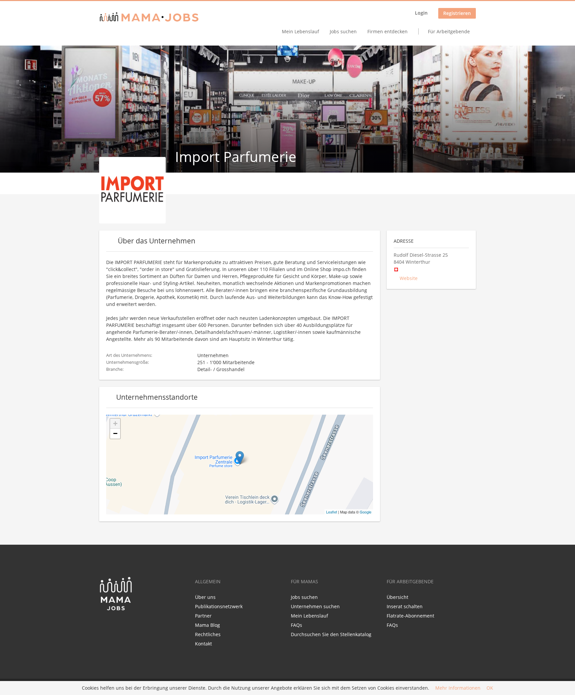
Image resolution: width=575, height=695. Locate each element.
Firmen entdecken (387, 31)
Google (365, 511)
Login (421, 13)
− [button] (115, 433)
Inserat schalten (405, 606)
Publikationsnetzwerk (219, 606)
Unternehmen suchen (315, 606)
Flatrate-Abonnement (410, 616)
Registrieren (457, 13)
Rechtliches (208, 634)
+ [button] (115, 423)
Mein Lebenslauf (300, 31)
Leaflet (331, 511)
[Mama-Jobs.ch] (149, 17)
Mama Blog (207, 625)
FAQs (296, 625)
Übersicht (397, 597)
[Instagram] (126, 625)
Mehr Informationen (457, 688)
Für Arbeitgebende (449, 31)
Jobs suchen (343, 31)
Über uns (205, 597)
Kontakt (203, 643)
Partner (203, 616)
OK (489, 688)
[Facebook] (104, 625)
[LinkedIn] (116, 625)
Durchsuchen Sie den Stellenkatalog (331, 634)
